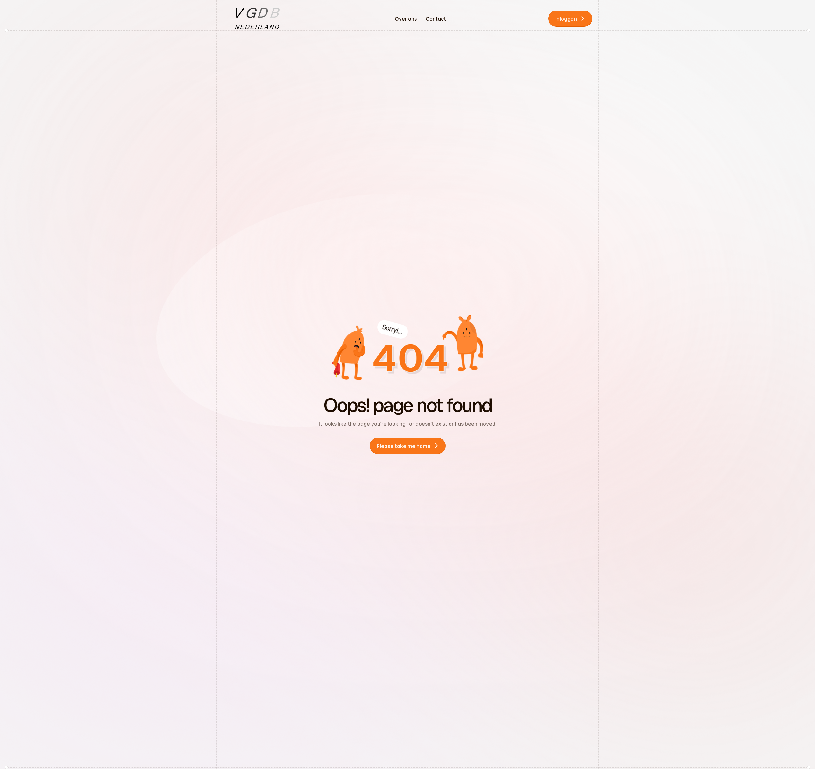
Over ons (406, 19)
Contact (436, 19)
